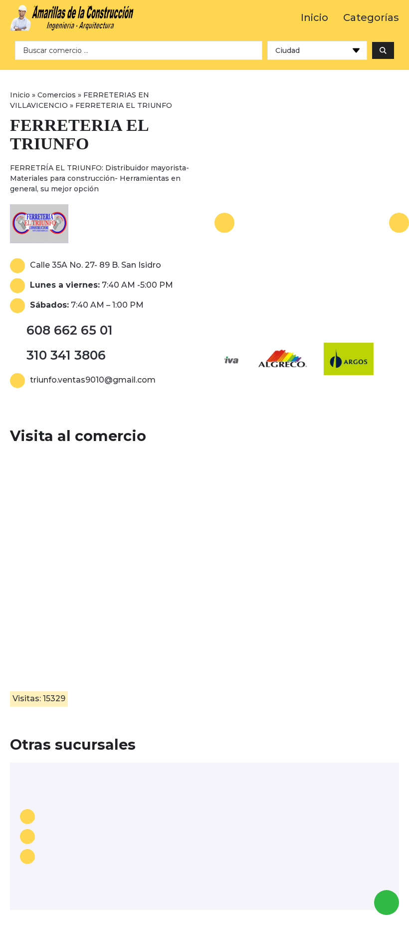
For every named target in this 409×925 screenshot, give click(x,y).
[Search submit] (383, 50)
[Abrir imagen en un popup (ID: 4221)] (311, 223)
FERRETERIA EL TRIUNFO (79, 134)
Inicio (314, 17)
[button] (224, 223)
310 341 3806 (66, 355)
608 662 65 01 (69, 330)
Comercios (56, 94)
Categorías (371, 17)
